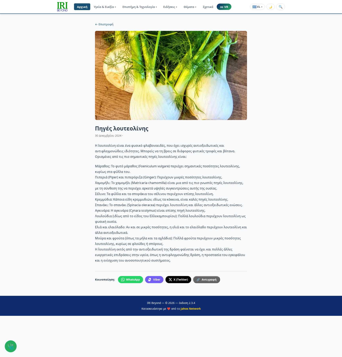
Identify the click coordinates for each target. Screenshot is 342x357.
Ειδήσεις (170, 7)
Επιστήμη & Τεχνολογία (140, 7)
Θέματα (190, 7)
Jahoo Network (191, 308)
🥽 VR (224, 7)
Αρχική (82, 7)
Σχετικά (208, 7)
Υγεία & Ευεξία (105, 7)
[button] (62, 6)
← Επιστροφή (104, 24)
